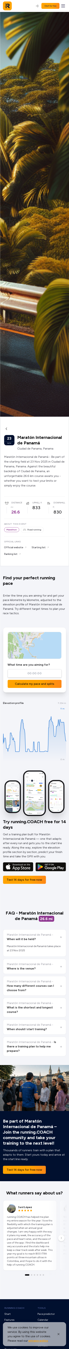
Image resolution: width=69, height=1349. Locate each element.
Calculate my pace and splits (34, 684)
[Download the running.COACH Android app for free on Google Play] (51, 867)
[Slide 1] (27, 1275)
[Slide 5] (40, 1275)
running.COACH (14, 1308)
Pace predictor (46, 1314)
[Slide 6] (43, 1275)
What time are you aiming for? (29, 664)
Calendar (43, 1319)
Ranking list (10, 554)
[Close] (58, 1334)
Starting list (39, 547)
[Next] (61, 1238)
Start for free (50, 6)
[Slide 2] (31, 1275)
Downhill (59, 502)
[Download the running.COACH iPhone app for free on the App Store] (18, 867)
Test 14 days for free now (24, 879)
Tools (42, 1308)
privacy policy (38, 1340)
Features (9, 1319)
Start (7, 1314)
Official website (13, 547)
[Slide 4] (37, 1275)
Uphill (36, 502)
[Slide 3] (34, 1275)
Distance (16, 502)
